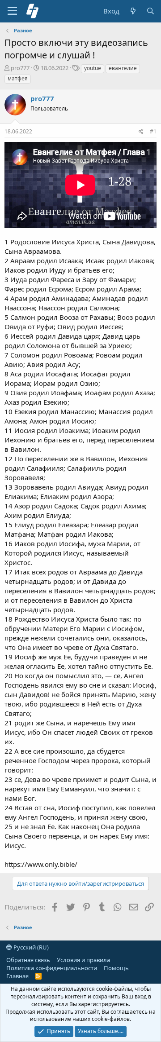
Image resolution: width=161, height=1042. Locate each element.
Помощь (116, 968)
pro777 (20, 68)
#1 (153, 131)
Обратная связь (28, 960)
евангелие (123, 68)
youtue (92, 68)
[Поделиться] (141, 132)
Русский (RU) (30, 947)
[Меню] (12, 11)
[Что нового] (132, 11)
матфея (18, 78)
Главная (17, 976)
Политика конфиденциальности (51, 968)
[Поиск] (150, 11)
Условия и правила (83, 960)
